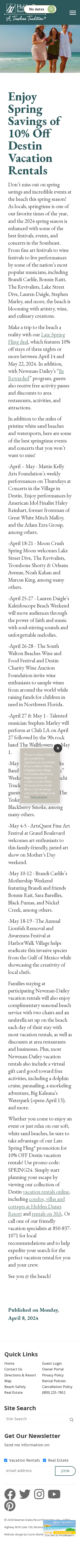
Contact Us (13, 1369)
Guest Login (52, 1363)
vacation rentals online (46, 1191)
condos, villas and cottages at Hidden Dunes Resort (36, 1206)
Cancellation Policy (57, 1386)
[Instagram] (40, 1494)
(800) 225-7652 (53, 1392)
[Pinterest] (9, 1505)
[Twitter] (26, 1494)
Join (65, 1471)
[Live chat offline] (59, 1527)
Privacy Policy (53, 1375)
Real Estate (13, 1392)
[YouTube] (54, 1494)
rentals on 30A (47, 1213)
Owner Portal (53, 1369)
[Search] (72, 1420)
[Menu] (73, 13)
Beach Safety (15, 1386)
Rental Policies (54, 1381)
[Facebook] (11, 1494)
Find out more (39, 797)
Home (9, 1363)
